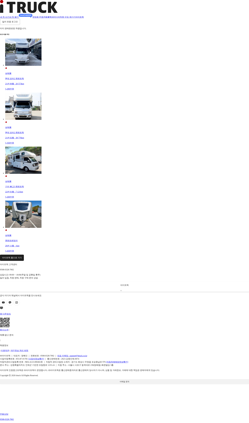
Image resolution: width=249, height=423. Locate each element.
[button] (124, 287)
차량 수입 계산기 (67, 17)
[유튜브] (3, 305)
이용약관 (5, 350)
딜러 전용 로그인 (10, 22)
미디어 (57, 17)
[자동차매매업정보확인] (117, 362)
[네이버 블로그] (124, 308)
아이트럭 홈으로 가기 (12, 258)
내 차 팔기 (14, 17)
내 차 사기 (4, 17)
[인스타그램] (16, 305)
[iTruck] (29, 12)
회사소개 (4, 330)
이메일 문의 (124, 382)
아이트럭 (79, 17)
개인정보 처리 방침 (19, 350)
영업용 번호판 (38, 17)
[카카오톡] (10, 305)
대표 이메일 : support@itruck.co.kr (72, 356)
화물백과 (49, 17)
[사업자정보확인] (36, 359)
